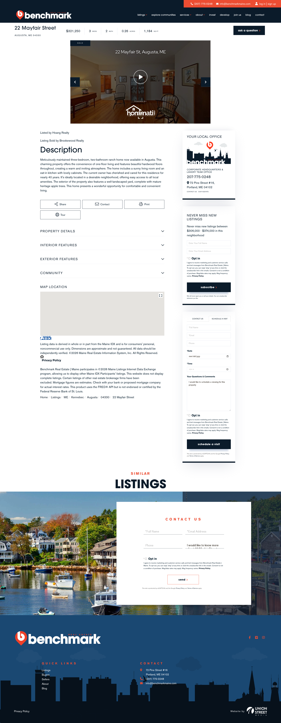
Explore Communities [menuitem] (163, 14)
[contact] (249, 30)
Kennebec (77, 397)
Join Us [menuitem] (237, 14)
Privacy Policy (51, 360)
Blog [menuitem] (248, 14)
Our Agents (203, 192)
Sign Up (272, 3)
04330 (105, 397)
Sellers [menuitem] (45, 679)
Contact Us (192, 192)
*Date (189, 351)
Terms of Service (195, 456)
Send (181, 579)
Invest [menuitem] (212, 14)
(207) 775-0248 (203, 3)
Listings (55, 397)
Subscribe (207, 287)
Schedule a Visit (220, 319)
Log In (262, 3)
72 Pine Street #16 (157, 672)
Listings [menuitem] (141, 14)
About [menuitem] (199, 14)
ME (66, 397)
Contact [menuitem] (259, 14)
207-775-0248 (199, 176)
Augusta (92, 397)
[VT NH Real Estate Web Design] (257, 711)
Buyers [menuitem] (45, 674)
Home (44, 397)
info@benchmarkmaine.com (235, 3)
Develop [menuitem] (224, 14)
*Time (189, 363)
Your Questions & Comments (201, 376)
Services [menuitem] (184, 14)
